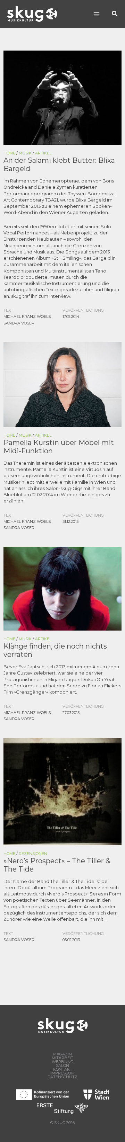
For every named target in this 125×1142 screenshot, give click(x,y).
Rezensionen (33, 853)
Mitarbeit (62, 1058)
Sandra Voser (18, 323)
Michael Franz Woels (27, 316)
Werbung (62, 1062)
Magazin (62, 1054)
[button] (115, 14)
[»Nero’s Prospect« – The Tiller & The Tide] (62, 791)
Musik (25, 153)
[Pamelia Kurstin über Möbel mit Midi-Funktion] (62, 384)
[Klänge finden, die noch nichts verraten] (62, 588)
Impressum (63, 1073)
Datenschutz (62, 1077)
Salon (62, 1066)
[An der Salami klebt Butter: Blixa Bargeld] (62, 97)
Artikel (43, 153)
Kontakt (62, 1069)
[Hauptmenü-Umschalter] (96, 14)
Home (9, 153)
